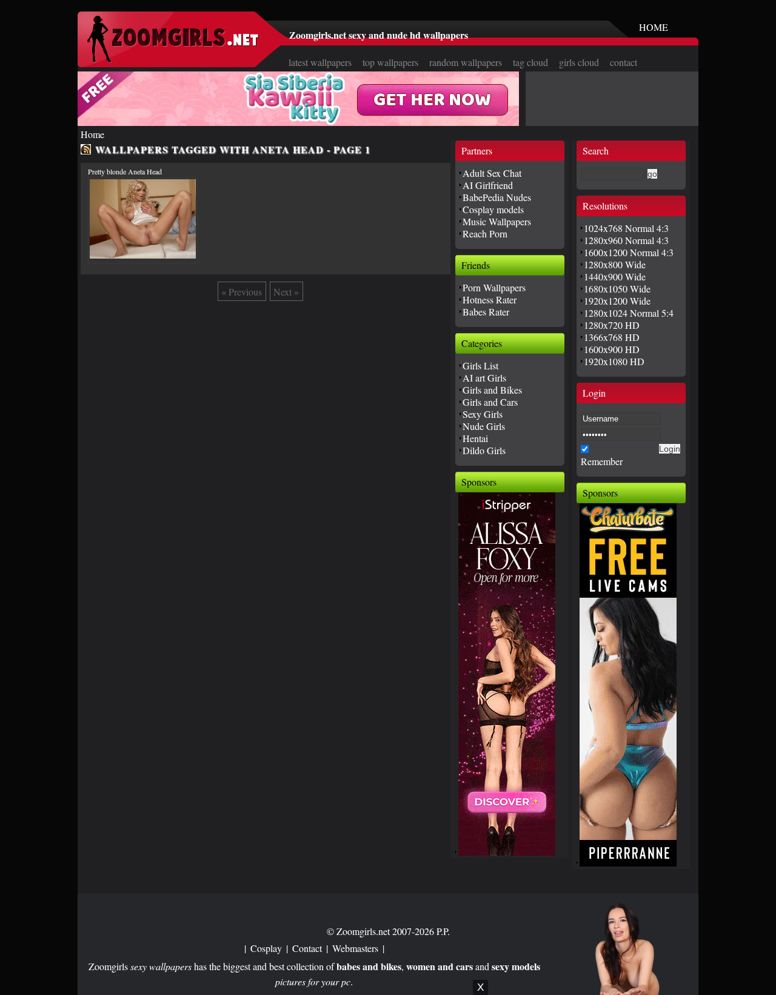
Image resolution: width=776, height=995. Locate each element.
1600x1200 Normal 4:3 (629, 252)
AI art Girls (484, 377)
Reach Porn (485, 233)
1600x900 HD (612, 349)
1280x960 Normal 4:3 (626, 240)
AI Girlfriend (488, 185)
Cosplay (266, 948)
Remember (602, 461)
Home (92, 134)
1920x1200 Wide (617, 300)
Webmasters (355, 948)
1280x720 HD (612, 325)
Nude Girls (484, 426)
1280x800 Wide (615, 264)
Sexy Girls (483, 414)
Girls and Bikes (492, 389)
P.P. (443, 931)
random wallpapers (465, 62)
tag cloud (530, 62)
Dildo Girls (484, 450)
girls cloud (579, 62)
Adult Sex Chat (492, 173)
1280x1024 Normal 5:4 (629, 312)
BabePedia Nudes (497, 197)
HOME (653, 27)
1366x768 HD (612, 337)
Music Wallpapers (497, 221)
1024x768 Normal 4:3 (626, 228)
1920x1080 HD (614, 361)
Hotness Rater (490, 299)
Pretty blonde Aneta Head (125, 171)
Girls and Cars (490, 401)
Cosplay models (493, 209)
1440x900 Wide (615, 276)
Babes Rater (486, 311)
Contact (307, 948)
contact (623, 62)
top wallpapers (390, 62)
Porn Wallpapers (494, 287)
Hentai (475, 438)
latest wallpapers (320, 62)
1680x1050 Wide (617, 288)
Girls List (480, 365)
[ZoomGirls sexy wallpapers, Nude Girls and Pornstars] (173, 59)
